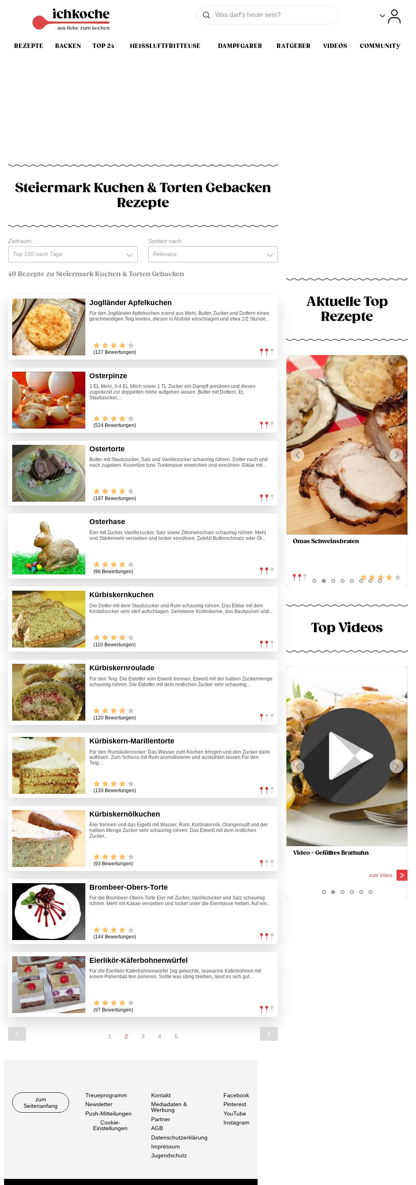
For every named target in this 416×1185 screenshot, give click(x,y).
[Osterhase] (48, 546)
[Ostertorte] (48, 473)
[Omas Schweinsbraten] (346, 445)
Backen (68, 46)
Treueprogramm (106, 1095)
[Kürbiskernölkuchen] (48, 838)
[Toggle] (390, 16)
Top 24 (104, 46)
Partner (160, 1119)
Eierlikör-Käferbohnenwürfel (138, 960)
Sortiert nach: (165, 241)
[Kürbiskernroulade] (48, 692)
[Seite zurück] (17, 1034)
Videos (335, 46)
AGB (157, 1128)
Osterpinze (108, 376)
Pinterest (234, 1104)
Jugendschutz (169, 1156)
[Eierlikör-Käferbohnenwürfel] (48, 984)
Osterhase (107, 522)
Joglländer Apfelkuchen (130, 303)
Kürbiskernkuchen (121, 595)
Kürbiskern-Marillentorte (131, 741)
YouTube (234, 1113)
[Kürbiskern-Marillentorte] (48, 765)
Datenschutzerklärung (179, 1137)
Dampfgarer (240, 46)
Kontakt (161, 1095)
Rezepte (28, 46)
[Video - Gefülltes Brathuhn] (346, 756)
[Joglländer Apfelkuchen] (48, 327)
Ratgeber (294, 46)
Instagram (236, 1123)
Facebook (236, 1095)
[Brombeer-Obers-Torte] (48, 911)
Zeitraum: (20, 241)
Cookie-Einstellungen (110, 1125)
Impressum (165, 1146)
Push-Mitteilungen (108, 1113)
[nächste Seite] (269, 1034)
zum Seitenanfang (41, 1102)
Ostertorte (107, 449)
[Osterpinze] (48, 400)
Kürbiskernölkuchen (124, 814)
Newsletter (99, 1104)
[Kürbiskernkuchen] (48, 619)
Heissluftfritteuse (165, 46)
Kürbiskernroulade (121, 668)
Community (380, 46)
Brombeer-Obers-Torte (128, 887)
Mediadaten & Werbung (169, 1107)
